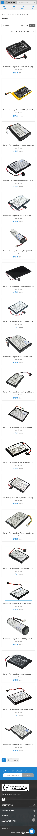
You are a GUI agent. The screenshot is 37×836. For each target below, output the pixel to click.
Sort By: (13, 31)
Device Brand (14, 15)
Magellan (25, 15)
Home (5, 15)
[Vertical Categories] (2, 2)
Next (15, 760)
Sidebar (7, 25)
